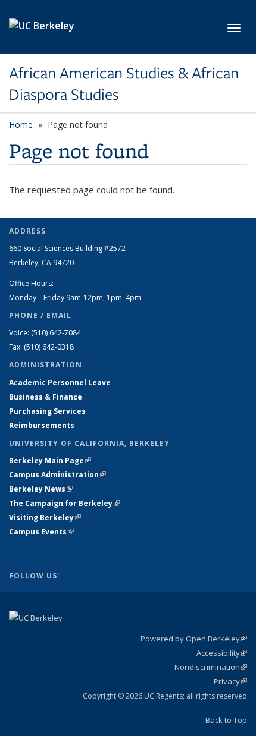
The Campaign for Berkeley (64, 503)
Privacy (230, 681)
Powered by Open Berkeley (194, 638)
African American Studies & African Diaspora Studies (124, 84)
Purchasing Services (47, 411)
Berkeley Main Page (50, 460)
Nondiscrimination (210, 667)
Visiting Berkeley (45, 517)
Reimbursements (41, 425)
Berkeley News (41, 489)
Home (21, 124)
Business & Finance (45, 397)
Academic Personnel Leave (60, 383)
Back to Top (226, 720)
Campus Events (41, 532)
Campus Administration (57, 475)
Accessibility (221, 652)
